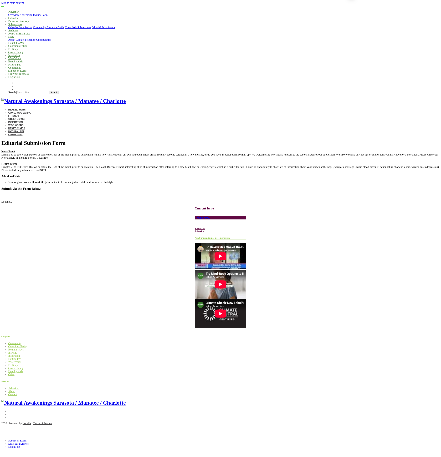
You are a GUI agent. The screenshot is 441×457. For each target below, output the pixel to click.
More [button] (11, 36)
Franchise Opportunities (38, 39)
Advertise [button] (13, 11)
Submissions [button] (15, 24)
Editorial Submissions (103, 27)
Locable (27, 423)
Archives (13, 30)
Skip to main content (12, 2)
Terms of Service (42, 423)
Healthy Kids (15, 61)
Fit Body (13, 49)
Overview (13, 14)
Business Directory (18, 21)
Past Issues (200, 228)
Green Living (15, 52)
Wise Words (14, 58)
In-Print (12, 352)
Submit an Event (17, 70)
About (11, 39)
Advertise (13, 388)
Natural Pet (14, 64)
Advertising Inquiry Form (34, 14)
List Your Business (18, 73)
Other (11, 374)
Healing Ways (16, 42)
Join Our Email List (19, 33)
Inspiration (14, 55)
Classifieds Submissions (78, 27)
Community (14, 67)
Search (12, 92)
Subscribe (199, 231)
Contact (20, 39)
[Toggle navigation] (2, 6)
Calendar (13, 18)
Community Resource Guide (48, 27)
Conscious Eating (17, 45)
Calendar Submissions (20, 27)
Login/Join (14, 77)
